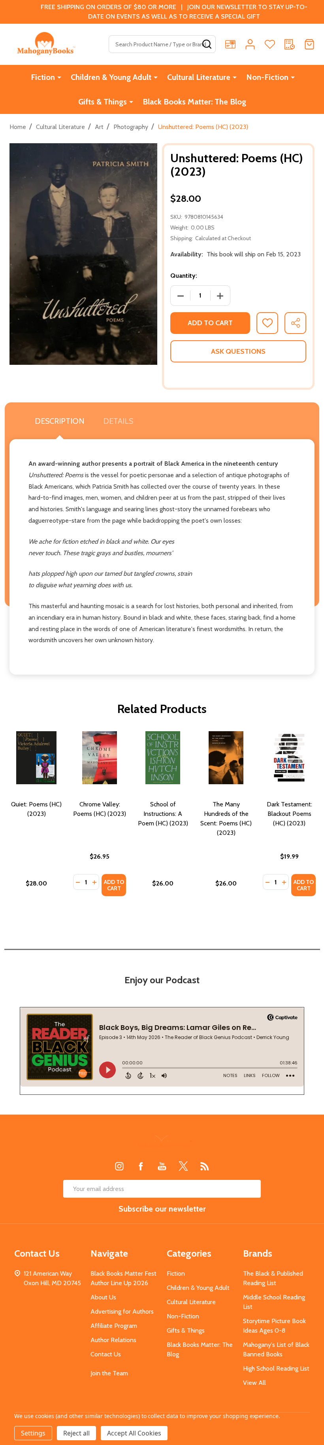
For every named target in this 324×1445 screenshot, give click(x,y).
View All (254, 1382)
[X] (183, 1166)
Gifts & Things (102, 101)
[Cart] (309, 44)
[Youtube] (162, 1166)
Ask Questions (238, 351)
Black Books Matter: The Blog (194, 101)
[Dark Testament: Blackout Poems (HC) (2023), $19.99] (289, 757)
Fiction (43, 77)
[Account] (250, 44)
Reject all (76, 1433)
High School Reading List (276, 1368)
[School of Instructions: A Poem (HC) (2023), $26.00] (162, 757)
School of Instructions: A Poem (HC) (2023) (163, 813)
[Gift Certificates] (230, 44)
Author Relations (113, 1340)
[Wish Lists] (270, 44)
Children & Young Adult (111, 77)
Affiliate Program (113, 1325)
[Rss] (204, 1166)
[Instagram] (119, 1166)
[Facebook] (140, 1166)
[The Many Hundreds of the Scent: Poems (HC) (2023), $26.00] (226, 757)
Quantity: (183, 275)
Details (118, 421)
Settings (33, 1433)
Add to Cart (210, 323)
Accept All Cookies (134, 1433)
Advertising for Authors (122, 1311)
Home (17, 127)
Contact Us (105, 1354)
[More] (59, 77)
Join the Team (109, 1373)
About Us (103, 1297)
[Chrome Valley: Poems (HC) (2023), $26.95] (99, 757)
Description (59, 421)
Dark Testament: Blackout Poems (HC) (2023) (289, 813)
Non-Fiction (267, 77)
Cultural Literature (198, 77)
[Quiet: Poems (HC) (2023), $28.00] (36, 757)
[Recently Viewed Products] (289, 44)
